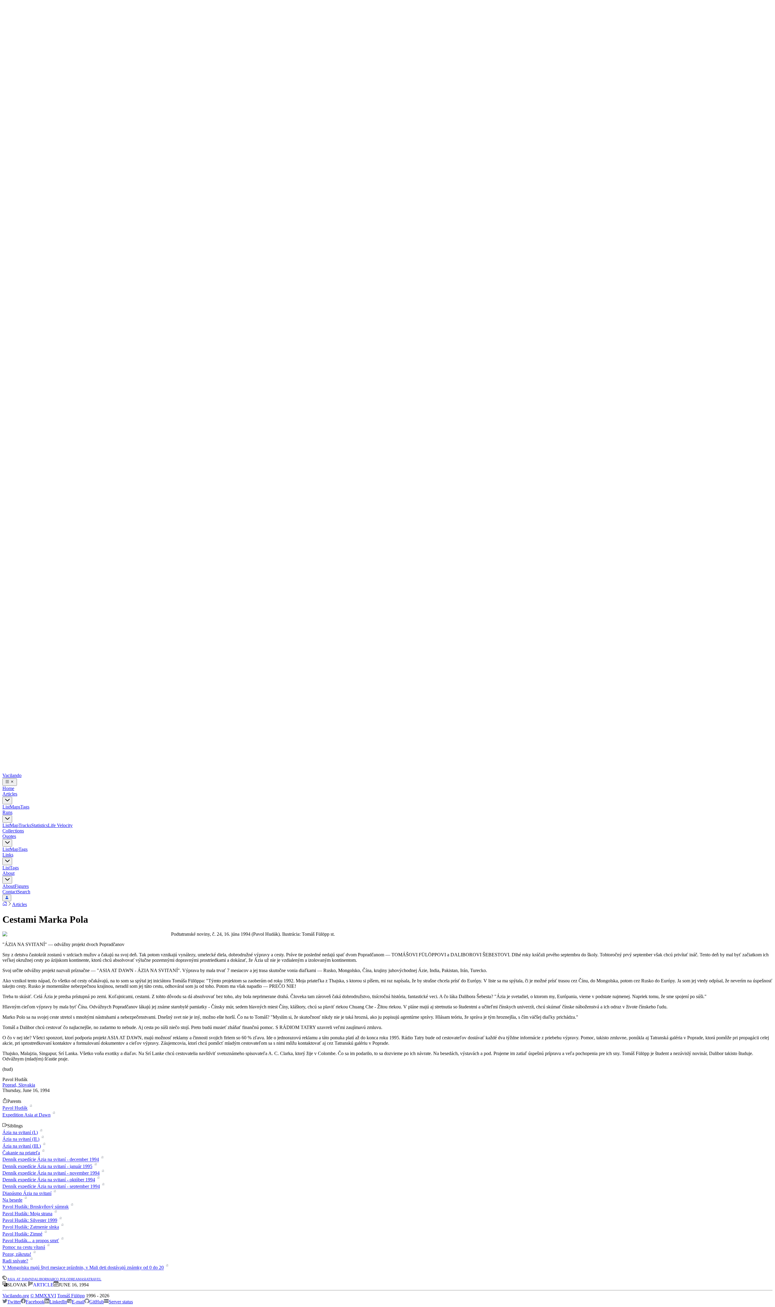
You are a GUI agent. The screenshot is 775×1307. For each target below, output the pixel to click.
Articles (9, 793)
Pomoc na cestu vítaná (23, 1247)
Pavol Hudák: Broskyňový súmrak (35, 1206)
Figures (22, 886)
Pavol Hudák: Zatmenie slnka (30, 1227)
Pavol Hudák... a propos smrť (30, 1240)
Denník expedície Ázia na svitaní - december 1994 (50, 1159)
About (8, 873)
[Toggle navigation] (9, 782)
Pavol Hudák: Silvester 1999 (29, 1220)
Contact (9, 891)
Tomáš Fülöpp (71, 1295)
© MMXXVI (43, 1295)
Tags (24, 806)
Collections (13, 830)
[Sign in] (6, 898)
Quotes (9, 836)
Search (23, 891)
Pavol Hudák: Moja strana (27, 1213)
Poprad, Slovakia (18, 1084)
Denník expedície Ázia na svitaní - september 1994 (51, 1186)
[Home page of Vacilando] (4, 904)
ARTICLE (43, 1284)
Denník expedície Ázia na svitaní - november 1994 (51, 1173)
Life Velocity (60, 825)
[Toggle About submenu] (7, 880)
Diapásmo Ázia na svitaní (26, 1193)
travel (94, 1278)
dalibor (39, 1278)
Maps (15, 806)
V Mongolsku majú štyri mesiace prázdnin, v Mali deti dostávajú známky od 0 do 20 (83, 1267)
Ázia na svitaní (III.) (21, 1146)
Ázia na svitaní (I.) (20, 1132)
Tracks (24, 825)
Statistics (39, 825)
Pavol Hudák (15, 1108)
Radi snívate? (15, 1260)
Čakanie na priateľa (21, 1152)
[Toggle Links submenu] (7, 861)
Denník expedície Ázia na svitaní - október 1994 (48, 1179)
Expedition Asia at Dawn (26, 1114)
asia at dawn (19, 1278)
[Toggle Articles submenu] (7, 800)
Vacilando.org (15, 1295)
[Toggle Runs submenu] (7, 819)
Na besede (12, 1200)
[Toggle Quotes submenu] (7, 843)
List (6, 806)
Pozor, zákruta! (16, 1254)
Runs (7, 812)
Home (8, 788)
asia (84, 1278)
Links (7, 854)
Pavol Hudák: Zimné (22, 1233)
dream (75, 1278)
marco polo (58, 1278)
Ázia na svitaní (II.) (20, 1139)
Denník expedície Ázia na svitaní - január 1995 (47, 1166)
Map (14, 825)
